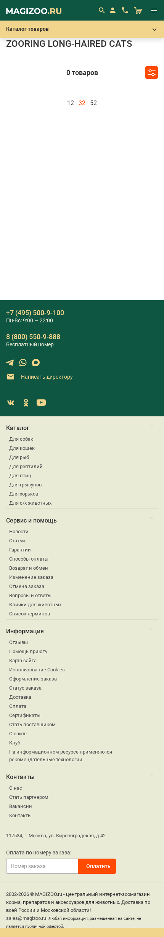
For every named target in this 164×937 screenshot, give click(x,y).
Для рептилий (26, 466)
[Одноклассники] (26, 402)
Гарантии (20, 550)
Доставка (20, 697)
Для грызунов (25, 485)
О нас (15, 788)
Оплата (17, 706)
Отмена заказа (26, 586)
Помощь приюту (28, 651)
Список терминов (29, 614)
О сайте (18, 733)
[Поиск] (101, 10)
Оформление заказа (33, 679)
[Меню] (154, 10)
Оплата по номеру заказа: (38, 852)
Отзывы (18, 642)
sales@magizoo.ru (26, 918)
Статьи (17, 540)
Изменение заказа (31, 577)
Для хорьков (23, 494)
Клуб (14, 743)
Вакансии (20, 806)
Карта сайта (23, 660)
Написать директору (46, 376)
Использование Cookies (37, 669)
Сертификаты (24, 715)
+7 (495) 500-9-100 (35, 313)
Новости (19, 531)
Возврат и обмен (28, 568)
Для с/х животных (30, 503)
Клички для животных (35, 604)
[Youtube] (41, 402)
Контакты (20, 815)
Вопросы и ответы (30, 595)
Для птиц (20, 475)
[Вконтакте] (10, 402)
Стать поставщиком (32, 724)
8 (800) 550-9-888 (33, 337)
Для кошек (22, 448)
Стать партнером (28, 797)
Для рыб (19, 457)
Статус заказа (25, 688)
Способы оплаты (28, 559)
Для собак (21, 439)
